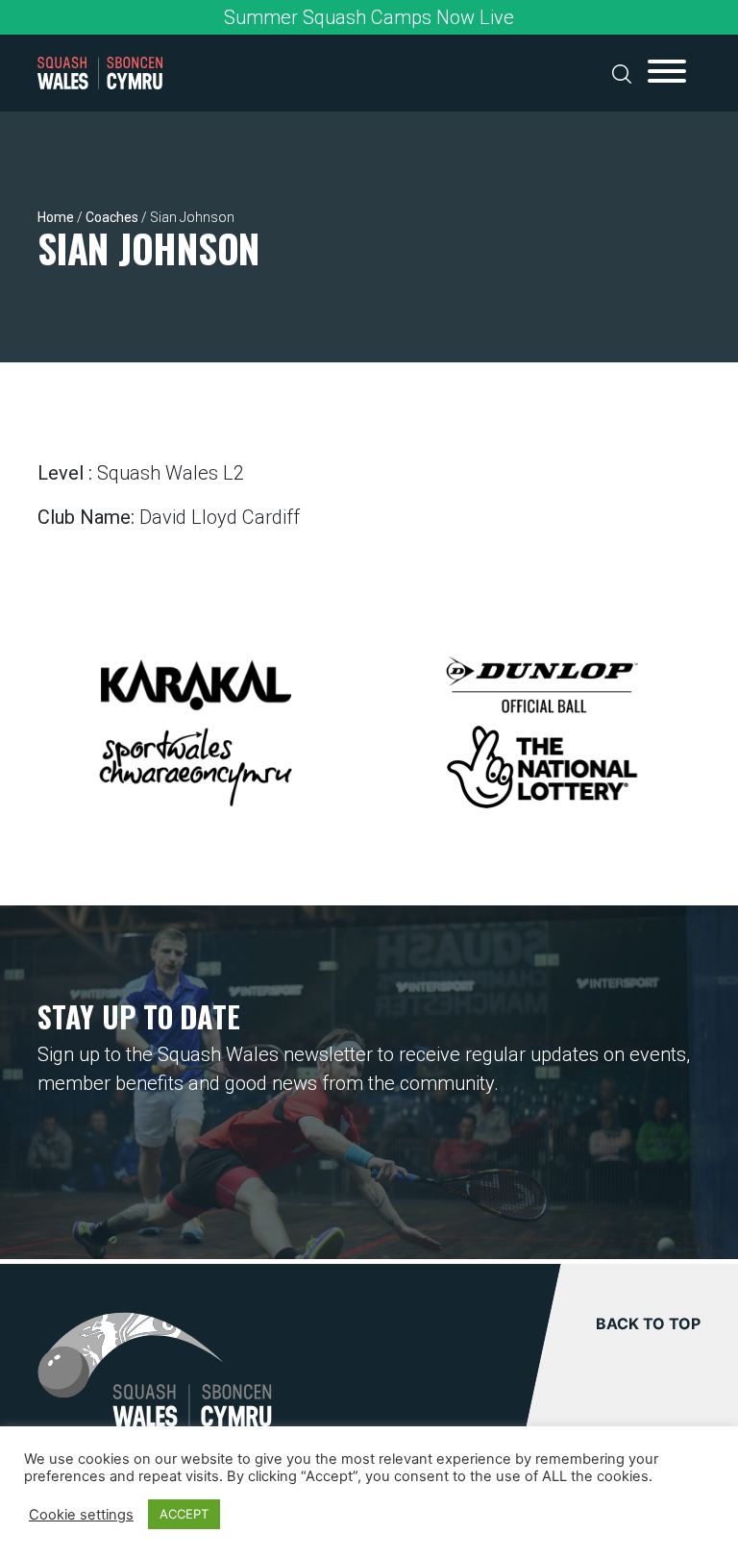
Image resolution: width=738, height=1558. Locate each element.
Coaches (112, 217)
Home (55, 217)
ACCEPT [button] (184, 1513)
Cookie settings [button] (81, 1514)
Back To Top (648, 1323)
